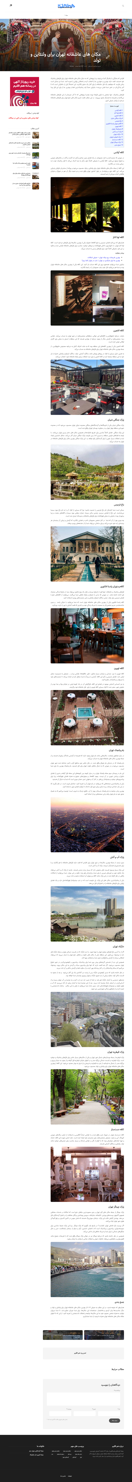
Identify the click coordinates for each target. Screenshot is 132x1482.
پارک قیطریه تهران (116, 137)
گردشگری (74, 1457)
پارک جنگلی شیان (117, 118)
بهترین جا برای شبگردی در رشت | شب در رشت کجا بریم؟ (67, 1336)
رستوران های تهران (60, 1454)
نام (119, 1409)
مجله (67, 15)
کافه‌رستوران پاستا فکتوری (114, 123)
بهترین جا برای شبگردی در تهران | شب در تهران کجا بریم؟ (101, 260)
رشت (79, 1333)
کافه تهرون (119, 126)
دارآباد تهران (118, 134)
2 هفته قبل (28, 137)
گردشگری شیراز (66, 1457)
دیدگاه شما (117, 1391)
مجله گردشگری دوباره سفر (36, 1451)
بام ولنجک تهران (117, 129)
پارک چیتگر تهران (116, 142)
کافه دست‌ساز (117, 139)
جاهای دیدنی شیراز (67, 1451)
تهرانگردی (98, 49)
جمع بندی (119, 145)
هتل (81, 1457)
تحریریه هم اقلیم (97, 66)
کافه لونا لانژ (118, 113)
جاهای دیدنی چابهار (55, 1451)
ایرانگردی (75, 1333)
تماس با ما (63, 1476)
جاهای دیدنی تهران (78, 1451)
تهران (94, 49)
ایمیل (94, 1409)
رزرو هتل (69, 1454)
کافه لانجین (119, 115)
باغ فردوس (119, 121)
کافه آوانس (119, 110)
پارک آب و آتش (117, 131)
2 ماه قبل (28, 147)
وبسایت (69, 1409)
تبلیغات (70, 1476)
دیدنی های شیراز (78, 1454)
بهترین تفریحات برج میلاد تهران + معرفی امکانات (104, 257)
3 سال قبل (90, 66)
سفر (52, 1454)
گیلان (70, 1333)
